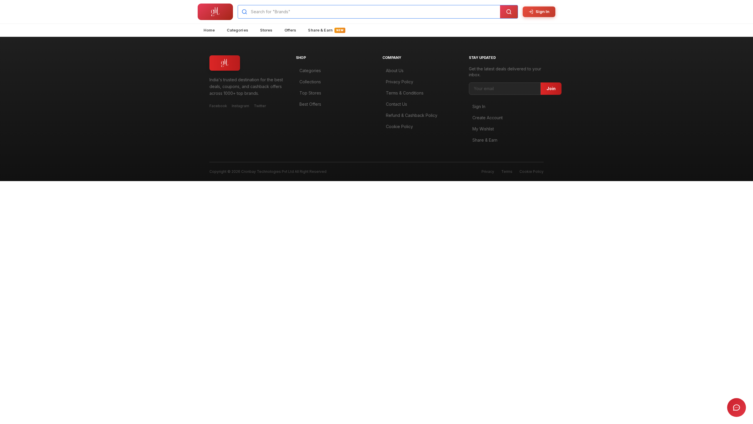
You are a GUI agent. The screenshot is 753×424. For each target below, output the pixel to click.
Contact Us (396, 104)
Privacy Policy (399, 81)
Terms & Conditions (405, 92)
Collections (310, 81)
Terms (506, 171)
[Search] (509, 11)
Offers (290, 30)
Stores (266, 30)
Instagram (240, 106)
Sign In (542, 11)
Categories (237, 30)
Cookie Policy (399, 126)
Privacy (488, 171)
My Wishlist (483, 128)
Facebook (218, 106)
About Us (395, 70)
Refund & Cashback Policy (411, 115)
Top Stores (310, 92)
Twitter (260, 106)
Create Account (487, 117)
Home (209, 30)
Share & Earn (326, 30)
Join (551, 88)
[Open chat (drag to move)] (736, 407)
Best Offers (310, 104)
